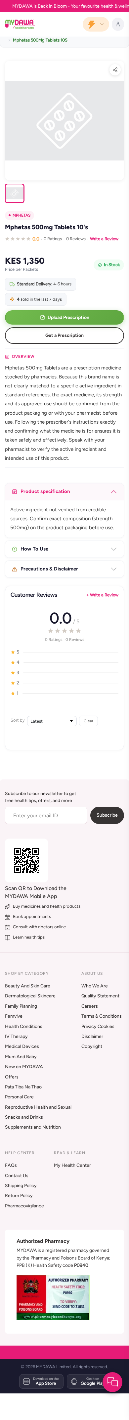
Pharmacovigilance (24, 1206)
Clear (88, 720)
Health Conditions (23, 1026)
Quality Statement (100, 996)
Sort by (18, 720)
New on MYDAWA (24, 1066)
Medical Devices (22, 1046)
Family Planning (21, 1006)
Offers (12, 1077)
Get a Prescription (64, 335)
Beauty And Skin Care (27, 986)
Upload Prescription (68, 317)
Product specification (45, 491)
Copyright (91, 1046)
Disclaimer (92, 1036)
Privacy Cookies (97, 1026)
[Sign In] (118, 24)
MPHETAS (21, 215)
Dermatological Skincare (30, 996)
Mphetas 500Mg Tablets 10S (40, 40)
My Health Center (72, 1165)
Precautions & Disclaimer (49, 569)
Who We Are (94, 986)
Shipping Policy (21, 1185)
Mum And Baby (21, 1057)
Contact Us (16, 1175)
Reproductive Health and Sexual (38, 1107)
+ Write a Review (102, 594)
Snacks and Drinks (24, 1117)
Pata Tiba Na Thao (23, 1087)
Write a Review (104, 238)
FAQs (11, 1165)
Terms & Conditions (101, 1016)
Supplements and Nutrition (33, 1127)
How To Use (34, 549)
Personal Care (19, 1097)
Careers (89, 1006)
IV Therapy (16, 1036)
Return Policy (19, 1195)
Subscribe (107, 815)
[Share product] (115, 69)
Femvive (13, 1016)
